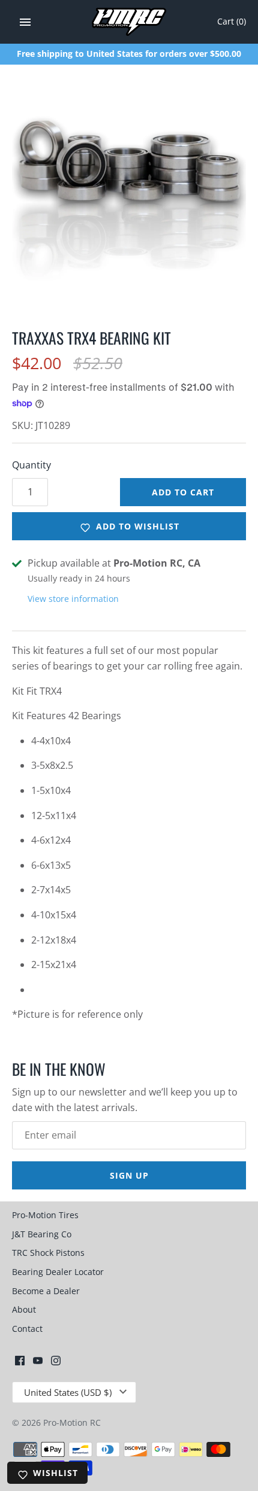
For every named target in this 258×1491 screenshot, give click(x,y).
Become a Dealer (46, 1291)
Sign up (129, 1175)
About (24, 1309)
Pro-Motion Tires (45, 1215)
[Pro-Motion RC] (129, 22)
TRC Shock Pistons (48, 1252)
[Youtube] (38, 1363)
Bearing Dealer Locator (58, 1271)
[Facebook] (20, 1363)
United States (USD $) (68, 1392)
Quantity (31, 464)
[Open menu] (25, 22)
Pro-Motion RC (72, 1422)
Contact (27, 1328)
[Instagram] (56, 1363)
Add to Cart (183, 492)
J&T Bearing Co (41, 1234)
